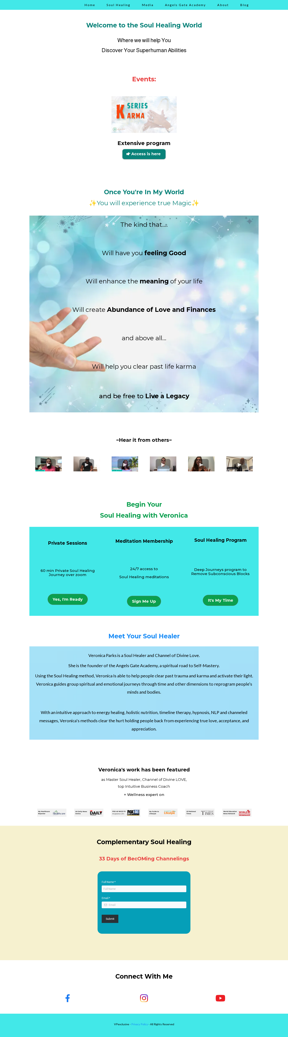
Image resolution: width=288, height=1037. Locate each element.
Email (106, 898)
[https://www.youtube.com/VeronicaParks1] (220, 998)
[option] (51, 813)
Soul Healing (118, 5)
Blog (244, 5)
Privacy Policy (140, 1024)
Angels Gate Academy (185, 5)
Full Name (109, 882)
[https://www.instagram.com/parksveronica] (144, 998)
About (223, 5)
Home (89, 5)
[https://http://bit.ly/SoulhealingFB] (67, 998)
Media (148, 5)
